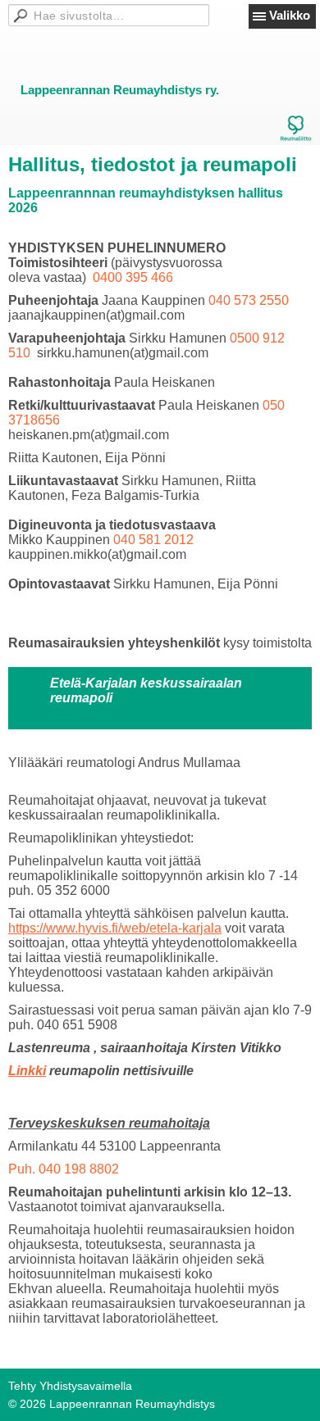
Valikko (289, 15)
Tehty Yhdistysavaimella (70, 1385)
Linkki (27, 1071)
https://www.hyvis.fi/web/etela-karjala (115, 928)
